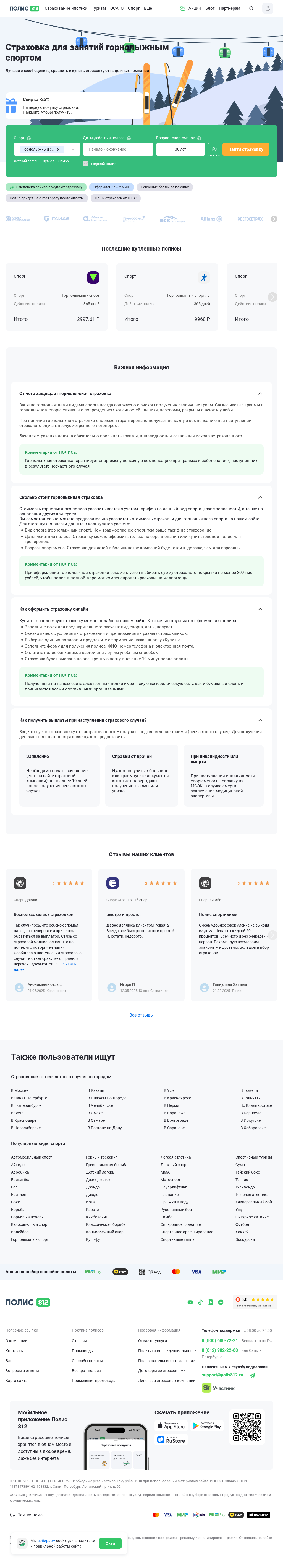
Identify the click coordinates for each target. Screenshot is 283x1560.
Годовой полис (103, 164)
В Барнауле (250, 1113)
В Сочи (17, 1113)
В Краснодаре (23, 1120)
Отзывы (79, 1341)
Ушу (239, 1209)
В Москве (19, 1090)
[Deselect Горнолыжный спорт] (58, 149)
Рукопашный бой (176, 1209)
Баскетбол (20, 1179)
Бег (14, 1187)
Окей (110, 1543)
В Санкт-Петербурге (29, 1098)
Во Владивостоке (256, 1105)
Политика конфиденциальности (167, 1350)
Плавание (170, 1194)
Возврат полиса (86, 1370)
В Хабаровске (253, 1128)
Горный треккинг (101, 1157)
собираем (46, 1540)
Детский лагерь (26, 161)
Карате (92, 1209)
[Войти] (267, 8)
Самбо (63, 161)
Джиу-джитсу (98, 1179)
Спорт (134, 8)
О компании (16, 1341)
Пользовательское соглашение (166, 1360)
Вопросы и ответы (22, 1370)
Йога (90, 1202)
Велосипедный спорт (30, 1224)
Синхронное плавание (181, 1224)
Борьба (18, 1209)
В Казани (96, 1090)
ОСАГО (117, 8)
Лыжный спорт (174, 1164)
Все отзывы (141, 1015)
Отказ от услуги (152, 1341)
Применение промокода (94, 1380)
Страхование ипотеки (66, 8)
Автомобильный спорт (31, 1157)
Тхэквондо (245, 1187)
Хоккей (242, 1232)
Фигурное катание (252, 1217)
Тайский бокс (247, 1172)
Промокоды (83, 1350)
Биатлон (18, 1194)
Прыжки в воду (174, 1202)
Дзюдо (92, 1194)
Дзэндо (93, 1187)
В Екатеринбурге (26, 1105)
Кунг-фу (93, 1239)
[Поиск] (251, 8)
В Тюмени (249, 1090)
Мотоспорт (170, 1179)
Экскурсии (245, 1239)
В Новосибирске (26, 1128)
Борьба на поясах (27, 1217)
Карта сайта (17, 1380)
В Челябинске (100, 1105)
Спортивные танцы (178, 1239)
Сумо (240, 1164)
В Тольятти (250, 1098)
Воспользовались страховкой (44, 914)
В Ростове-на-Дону (105, 1128)
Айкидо (18, 1164)
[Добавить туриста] (214, 149)
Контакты (15, 1350)
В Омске (95, 1113)
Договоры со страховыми (161, 1370)
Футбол (48, 161)
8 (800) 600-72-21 (220, 1340)
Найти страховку (245, 149)
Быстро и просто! (123, 914)
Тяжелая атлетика (252, 1194)
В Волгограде (176, 1120)
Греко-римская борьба (106, 1164)
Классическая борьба (106, 1224)
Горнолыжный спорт (30, 1239)
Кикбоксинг (97, 1217)
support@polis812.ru (222, 1375)
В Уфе (169, 1090)
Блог (209, 8)
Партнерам (229, 8)
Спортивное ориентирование (187, 1232)
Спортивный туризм (253, 1157)
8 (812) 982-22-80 (220, 1350)
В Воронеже (174, 1113)
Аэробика (20, 1172)
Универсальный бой (253, 1202)
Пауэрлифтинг (174, 1187)
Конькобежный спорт (105, 1232)
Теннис (241, 1179)
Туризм (99, 8)
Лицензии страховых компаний (166, 1380)
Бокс (15, 1202)
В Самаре (96, 1120)
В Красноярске (177, 1098)
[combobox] (47, 149)
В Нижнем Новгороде (107, 1098)
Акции (194, 8)
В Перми (171, 1105)
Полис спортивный (218, 914)
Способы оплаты (87, 1360)
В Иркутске (250, 1120)
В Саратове (174, 1128)
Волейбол (20, 1232)
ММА (165, 1172)
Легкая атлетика (176, 1157)
